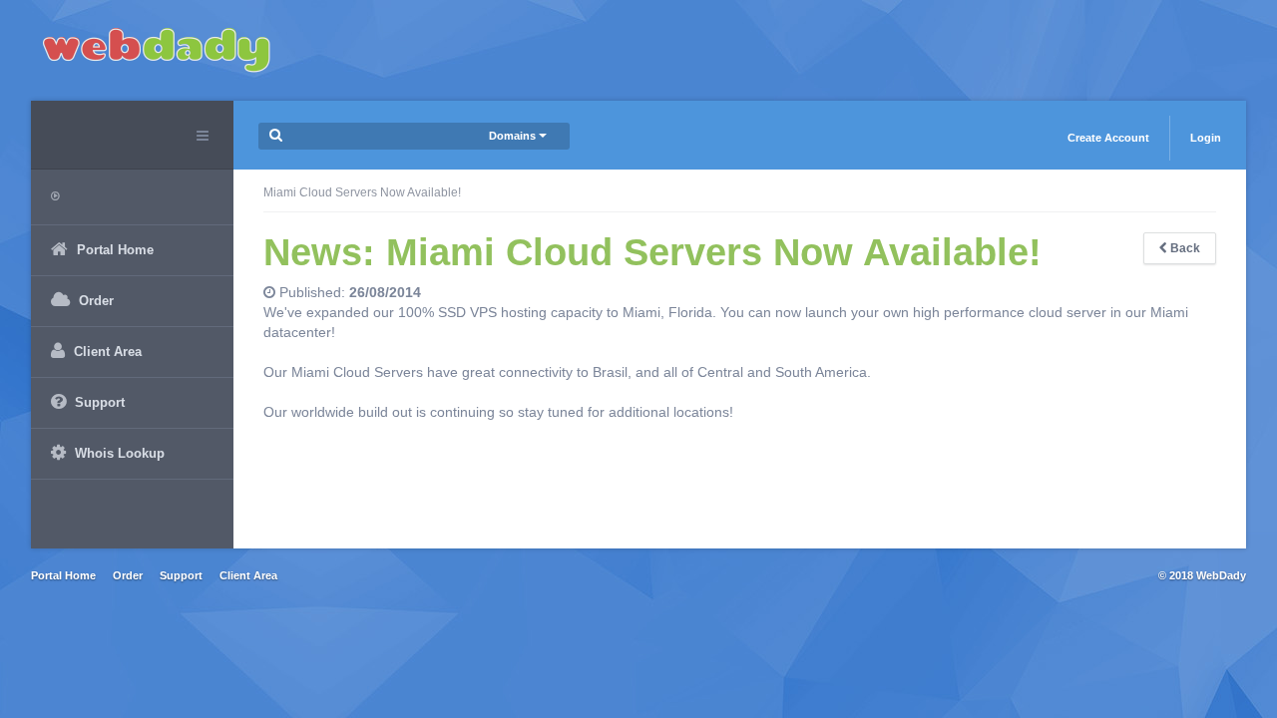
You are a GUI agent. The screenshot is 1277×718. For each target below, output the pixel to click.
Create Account (1108, 138)
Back (1183, 248)
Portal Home (63, 575)
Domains (514, 136)
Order (128, 575)
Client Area (248, 575)
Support (181, 575)
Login (1205, 138)
